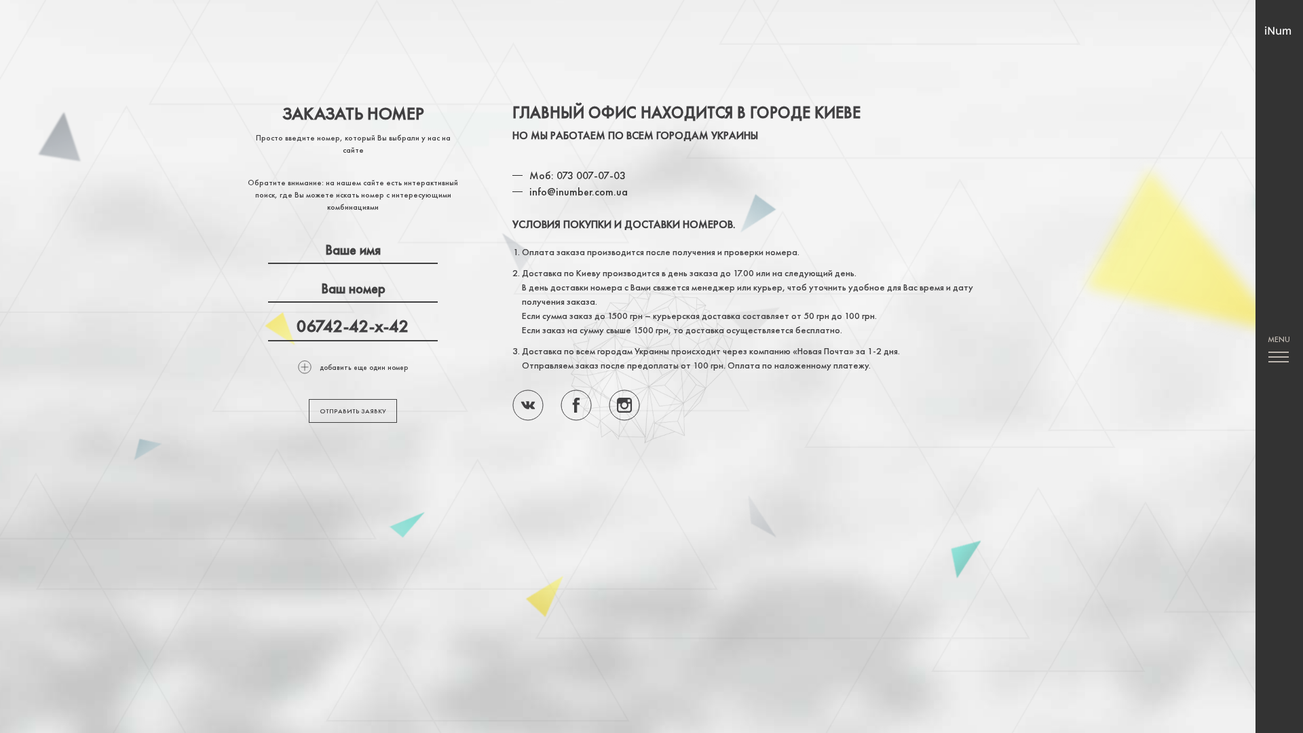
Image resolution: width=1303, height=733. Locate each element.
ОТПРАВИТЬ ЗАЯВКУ (353, 411)
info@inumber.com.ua (578, 192)
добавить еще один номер (364, 367)
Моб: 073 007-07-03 (577, 175)
